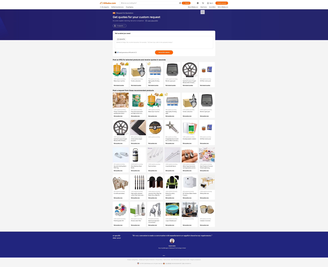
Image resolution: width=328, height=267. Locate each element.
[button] (180, 3)
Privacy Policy (159, 259)
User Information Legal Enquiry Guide (180, 259)
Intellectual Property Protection (147, 259)
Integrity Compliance (195, 259)
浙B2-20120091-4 (186, 263)
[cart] (203, 3)
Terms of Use (166, 259)
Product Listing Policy (132, 259)
